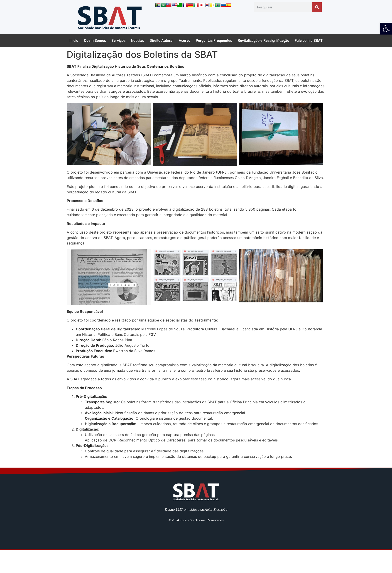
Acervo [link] (184, 40)
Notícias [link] (137, 40)
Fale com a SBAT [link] (309, 40)
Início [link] (73, 40)
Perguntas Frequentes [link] (214, 40)
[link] (386, 29)
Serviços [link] (118, 40)
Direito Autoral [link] (161, 40)
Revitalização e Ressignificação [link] (263, 40)
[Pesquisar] (317, 7)
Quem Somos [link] (95, 40)
